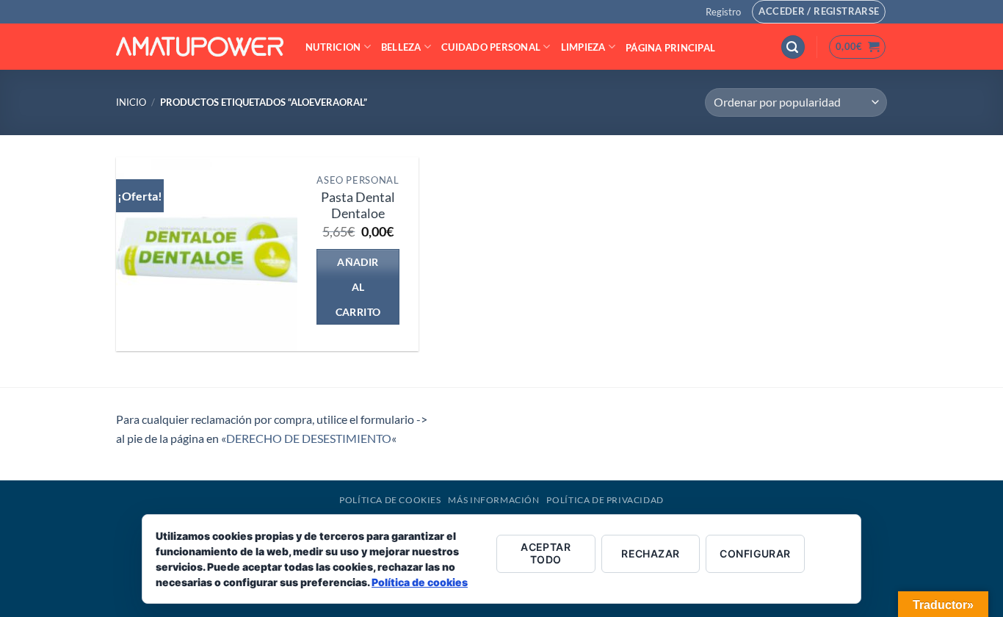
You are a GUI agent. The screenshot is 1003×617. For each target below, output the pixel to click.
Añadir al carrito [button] (358, 287)
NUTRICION (333, 47)
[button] (723, 11)
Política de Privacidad (604, 499)
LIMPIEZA (583, 47)
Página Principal (670, 48)
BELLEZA (401, 47)
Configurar (755, 553)
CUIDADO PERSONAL (490, 47)
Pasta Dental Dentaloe (358, 206)
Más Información (493, 499)
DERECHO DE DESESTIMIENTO (308, 438)
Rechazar (650, 553)
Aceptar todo (546, 553)
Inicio (131, 102)
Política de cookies (420, 582)
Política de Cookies (390, 499)
